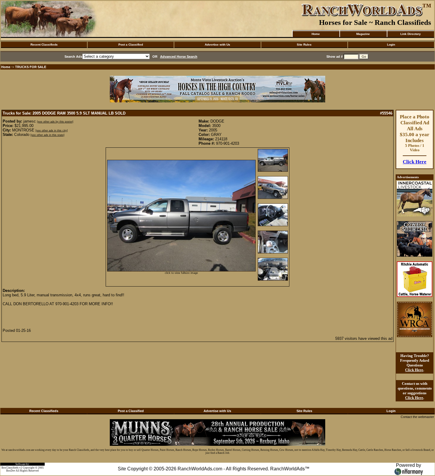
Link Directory (410, 34)
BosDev (10, 470)
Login (391, 44)
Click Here (414, 162)
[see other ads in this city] (52, 130)
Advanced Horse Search (178, 56)
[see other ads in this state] (47, 135)
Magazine (363, 34)
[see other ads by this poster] (55, 121)
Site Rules (304, 44)
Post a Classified (130, 44)
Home (316, 34)
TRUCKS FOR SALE (30, 67)
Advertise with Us (217, 44)
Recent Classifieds (44, 44)
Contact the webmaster (417, 417)
